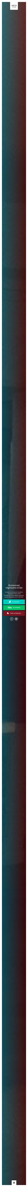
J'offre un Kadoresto (15, 613)
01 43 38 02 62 (19, 597)
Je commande (15, 601)
